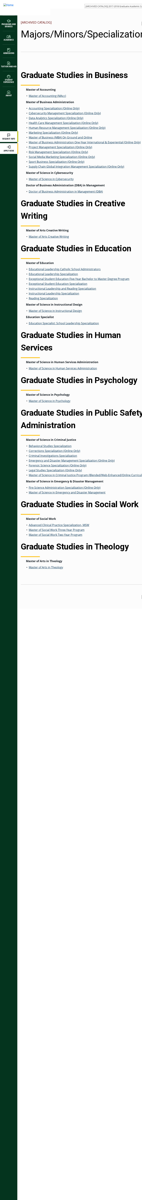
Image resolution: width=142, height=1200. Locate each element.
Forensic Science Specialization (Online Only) (57, 465)
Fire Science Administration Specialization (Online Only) (64, 487)
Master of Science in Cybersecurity (51, 179)
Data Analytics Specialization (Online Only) (56, 118)
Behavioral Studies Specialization (50, 446)
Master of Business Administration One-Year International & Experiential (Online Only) (85, 142)
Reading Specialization (43, 298)
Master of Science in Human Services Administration (63, 368)
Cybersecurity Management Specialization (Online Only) (65, 113)
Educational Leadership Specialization (53, 274)
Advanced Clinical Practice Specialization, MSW (59, 525)
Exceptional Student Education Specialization (58, 284)
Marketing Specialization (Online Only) (53, 133)
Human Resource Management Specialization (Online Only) (67, 128)
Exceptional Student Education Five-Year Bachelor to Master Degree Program (79, 279)
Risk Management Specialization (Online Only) (58, 152)
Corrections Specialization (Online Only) (54, 451)
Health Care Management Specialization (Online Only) (63, 123)
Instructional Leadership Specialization (54, 293)
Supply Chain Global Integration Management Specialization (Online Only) (76, 166)
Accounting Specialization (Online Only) (54, 108)
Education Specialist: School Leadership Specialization (64, 323)
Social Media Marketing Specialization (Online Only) (62, 157)
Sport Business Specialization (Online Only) (56, 162)
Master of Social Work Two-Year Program (55, 535)
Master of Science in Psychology (49, 401)
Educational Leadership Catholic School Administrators (65, 269)
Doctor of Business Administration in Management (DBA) (66, 191)
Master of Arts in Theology (46, 567)
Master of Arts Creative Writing (49, 237)
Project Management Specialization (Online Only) (60, 147)
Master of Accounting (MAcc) (47, 96)
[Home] (21, 7)
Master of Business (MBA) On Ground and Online (60, 137)
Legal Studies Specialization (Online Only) (55, 470)
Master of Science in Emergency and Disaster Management (67, 492)
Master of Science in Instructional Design (55, 311)
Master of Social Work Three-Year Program (57, 530)
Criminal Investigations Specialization (53, 456)
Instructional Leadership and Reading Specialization (62, 289)
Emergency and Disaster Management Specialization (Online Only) (72, 460)
